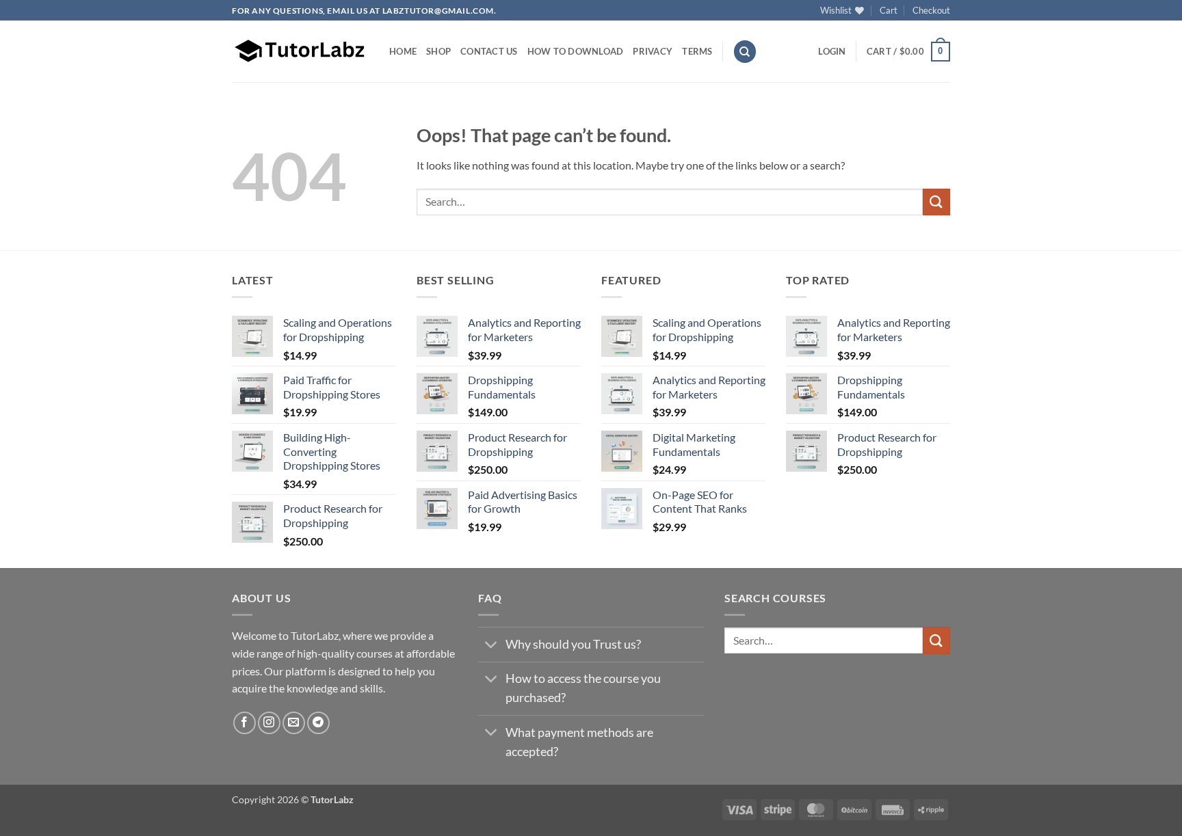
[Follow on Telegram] (318, 723)
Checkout (931, 10)
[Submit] (936, 202)
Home (403, 51)
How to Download (575, 51)
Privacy (652, 51)
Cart (888, 10)
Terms (697, 51)
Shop (438, 51)
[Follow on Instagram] (269, 723)
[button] (831, 51)
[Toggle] (491, 645)
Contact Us (489, 51)
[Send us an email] (294, 723)
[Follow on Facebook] (244, 723)
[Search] (745, 51)
